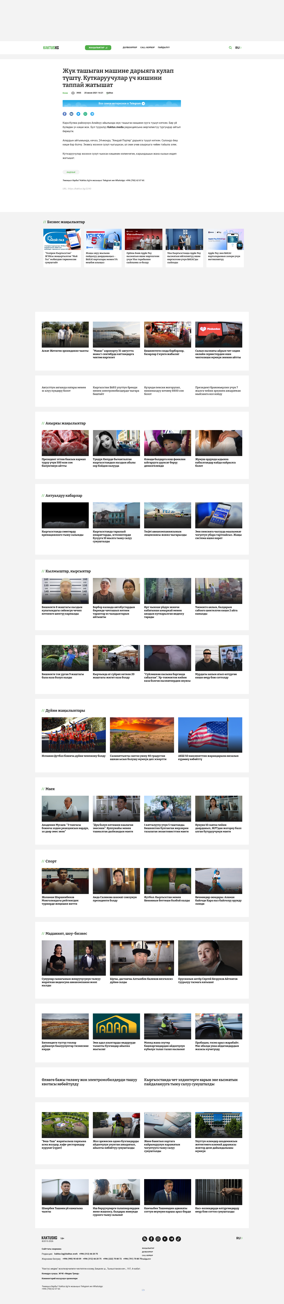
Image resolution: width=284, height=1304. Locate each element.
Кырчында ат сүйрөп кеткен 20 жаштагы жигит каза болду (113, 676)
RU (238, 1238)
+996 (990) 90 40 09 (72, 1258)
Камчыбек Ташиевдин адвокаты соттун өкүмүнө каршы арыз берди (167, 1210)
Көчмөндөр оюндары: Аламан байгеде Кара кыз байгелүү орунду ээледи (218, 900)
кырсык (71, 172)
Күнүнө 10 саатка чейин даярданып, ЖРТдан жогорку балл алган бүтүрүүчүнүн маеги (218, 828)
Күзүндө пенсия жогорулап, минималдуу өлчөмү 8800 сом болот (164, 391)
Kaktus (109, 93)
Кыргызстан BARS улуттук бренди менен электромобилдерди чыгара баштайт (116, 391)
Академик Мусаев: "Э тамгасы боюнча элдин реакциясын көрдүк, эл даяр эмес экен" (65, 828)
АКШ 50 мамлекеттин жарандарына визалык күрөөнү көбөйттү (208, 757)
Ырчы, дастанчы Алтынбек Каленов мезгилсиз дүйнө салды (141, 980)
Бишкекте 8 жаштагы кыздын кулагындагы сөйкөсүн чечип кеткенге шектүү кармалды (62, 610)
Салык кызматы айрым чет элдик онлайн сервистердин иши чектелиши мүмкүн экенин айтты (218, 354)
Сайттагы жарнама (51, 1249)
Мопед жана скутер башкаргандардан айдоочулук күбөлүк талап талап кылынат (164, 1046)
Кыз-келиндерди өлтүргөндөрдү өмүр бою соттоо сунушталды (217, 1210)
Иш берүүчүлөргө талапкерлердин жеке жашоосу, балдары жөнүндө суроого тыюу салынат (116, 1211)
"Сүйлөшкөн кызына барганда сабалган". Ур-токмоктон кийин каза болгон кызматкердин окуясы (167, 677)
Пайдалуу (164, 47)
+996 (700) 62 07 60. (135, 180)
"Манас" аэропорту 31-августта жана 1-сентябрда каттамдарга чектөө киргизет (113, 354)
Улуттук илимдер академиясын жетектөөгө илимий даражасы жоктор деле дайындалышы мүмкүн (216, 1146)
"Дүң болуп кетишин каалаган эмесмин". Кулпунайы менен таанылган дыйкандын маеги (113, 828)
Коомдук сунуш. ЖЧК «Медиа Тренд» (60, 1273)
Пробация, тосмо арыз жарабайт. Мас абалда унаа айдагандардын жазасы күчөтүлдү (217, 1046)
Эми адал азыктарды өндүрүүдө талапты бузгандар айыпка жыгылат (114, 1046)
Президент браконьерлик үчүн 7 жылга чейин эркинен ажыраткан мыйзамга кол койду (218, 391)
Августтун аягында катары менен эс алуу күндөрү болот (64, 389)
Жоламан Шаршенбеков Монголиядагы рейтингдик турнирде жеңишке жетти (60, 900)
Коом (65, 93)
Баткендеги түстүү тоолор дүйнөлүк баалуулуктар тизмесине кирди (65, 1046)
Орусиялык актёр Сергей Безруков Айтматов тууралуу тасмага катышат (207, 980)
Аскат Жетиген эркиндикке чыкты (65, 350)
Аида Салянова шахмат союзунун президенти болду (115, 899)
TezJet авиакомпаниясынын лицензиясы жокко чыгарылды (165, 533)
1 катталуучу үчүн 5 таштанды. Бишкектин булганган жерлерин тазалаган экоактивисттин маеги (166, 828)
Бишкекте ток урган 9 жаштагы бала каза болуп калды (63, 676)
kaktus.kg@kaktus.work (66, 1254)
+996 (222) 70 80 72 (112, 1258)
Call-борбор (147, 47)
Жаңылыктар (96, 47)
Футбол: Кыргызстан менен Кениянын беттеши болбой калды (167, 899)
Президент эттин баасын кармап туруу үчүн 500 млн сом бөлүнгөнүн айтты (64, 462)
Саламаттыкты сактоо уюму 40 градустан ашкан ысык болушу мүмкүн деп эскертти (138, 757)
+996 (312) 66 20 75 (88, 1254)
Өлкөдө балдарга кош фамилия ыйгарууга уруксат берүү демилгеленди (164, 462)
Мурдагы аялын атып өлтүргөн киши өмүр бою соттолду (216, 676)
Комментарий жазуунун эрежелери (59, 1278)
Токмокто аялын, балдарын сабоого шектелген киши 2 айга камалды (216, 610)
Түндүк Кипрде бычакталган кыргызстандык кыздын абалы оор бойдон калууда (114, 462)
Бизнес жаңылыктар (66, 222)
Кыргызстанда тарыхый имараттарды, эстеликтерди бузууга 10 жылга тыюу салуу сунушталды (112, 536)
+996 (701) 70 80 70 (132, 1258)
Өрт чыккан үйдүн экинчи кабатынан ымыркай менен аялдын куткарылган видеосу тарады (164, 612)
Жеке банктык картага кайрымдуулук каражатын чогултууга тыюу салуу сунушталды (162, 1146)
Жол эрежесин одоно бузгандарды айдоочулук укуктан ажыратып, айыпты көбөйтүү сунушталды (116, 1144)
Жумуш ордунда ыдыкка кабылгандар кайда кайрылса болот (215, 462)
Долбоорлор (130, 47)
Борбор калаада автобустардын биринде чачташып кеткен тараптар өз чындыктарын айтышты (114, 612)
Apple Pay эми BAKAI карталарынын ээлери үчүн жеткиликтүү (224, 256)
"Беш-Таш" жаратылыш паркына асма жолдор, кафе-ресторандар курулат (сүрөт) (64, 1144)
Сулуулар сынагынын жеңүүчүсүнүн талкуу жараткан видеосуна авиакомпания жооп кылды (71, 982)
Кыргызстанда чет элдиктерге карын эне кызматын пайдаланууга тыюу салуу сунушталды (191, 1082)
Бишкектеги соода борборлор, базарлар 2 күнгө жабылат (164, 352)
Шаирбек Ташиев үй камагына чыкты (62, 1210)
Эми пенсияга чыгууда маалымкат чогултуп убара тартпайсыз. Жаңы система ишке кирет (218, 535)
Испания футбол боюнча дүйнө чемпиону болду (74, 755)
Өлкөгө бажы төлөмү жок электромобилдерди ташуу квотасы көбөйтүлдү (89, 1082)
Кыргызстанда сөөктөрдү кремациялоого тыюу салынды (62, 533)
